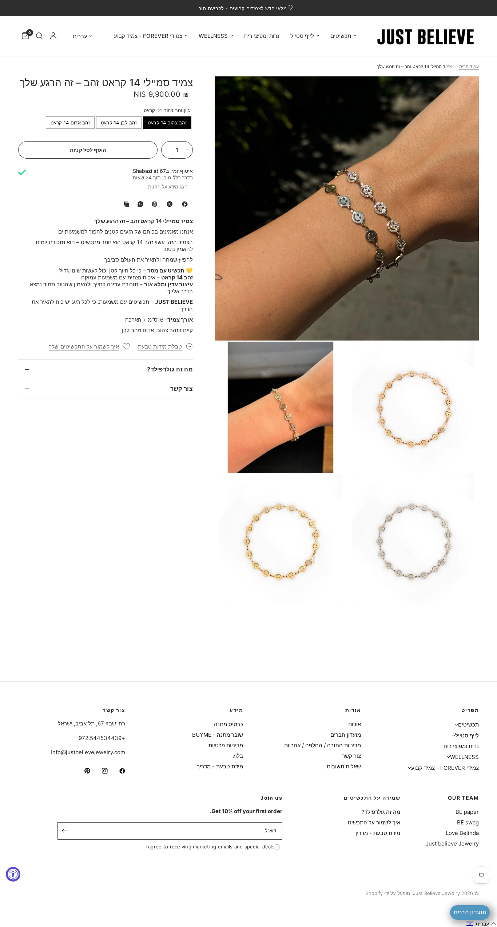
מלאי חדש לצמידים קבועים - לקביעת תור (243, 8)
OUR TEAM (463, 797)
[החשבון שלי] (53, 36)
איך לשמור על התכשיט (374, 822)
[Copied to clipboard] (125, 204)
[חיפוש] (39, 36)
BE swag (468, 822)
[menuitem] (343, 36)
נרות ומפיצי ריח (261, 35)
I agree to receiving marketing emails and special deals (210, 847)
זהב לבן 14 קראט (119, 123)
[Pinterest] (152, 204)
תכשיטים (340, 35)
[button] (481, 923)
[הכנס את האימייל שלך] (64, 831)
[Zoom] (463, 92)
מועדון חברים (345, 734)
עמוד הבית (469, 66)
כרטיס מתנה (228, 724)
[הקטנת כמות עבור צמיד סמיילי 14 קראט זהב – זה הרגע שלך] (167, 150)
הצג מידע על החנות (167, 187)
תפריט (470, 710)
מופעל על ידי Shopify (388, 893)
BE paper (467, 811)
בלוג (238, 755)
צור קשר (181, 388)
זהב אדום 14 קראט (70, 123)
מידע (236, 710)
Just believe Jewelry (452, 843)
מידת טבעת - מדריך (220, 766)
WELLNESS (213, 35)
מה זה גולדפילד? (170, 369)
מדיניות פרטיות (225, 745)
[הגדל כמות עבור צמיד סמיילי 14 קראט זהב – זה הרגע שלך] (187, 150)
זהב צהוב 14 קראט (167, 123)
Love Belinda (462, 832)
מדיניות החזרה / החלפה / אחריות (322, 745)
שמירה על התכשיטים (372, 797)
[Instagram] (100, 771)
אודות (353, 710)
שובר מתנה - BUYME (217, 734)
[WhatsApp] (139, 204)
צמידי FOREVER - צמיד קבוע (148, 35)
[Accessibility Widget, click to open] (13, 874)
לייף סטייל (302, 35)
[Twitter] (168, 204)
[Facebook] (183, 204)
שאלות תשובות (344, 766)
